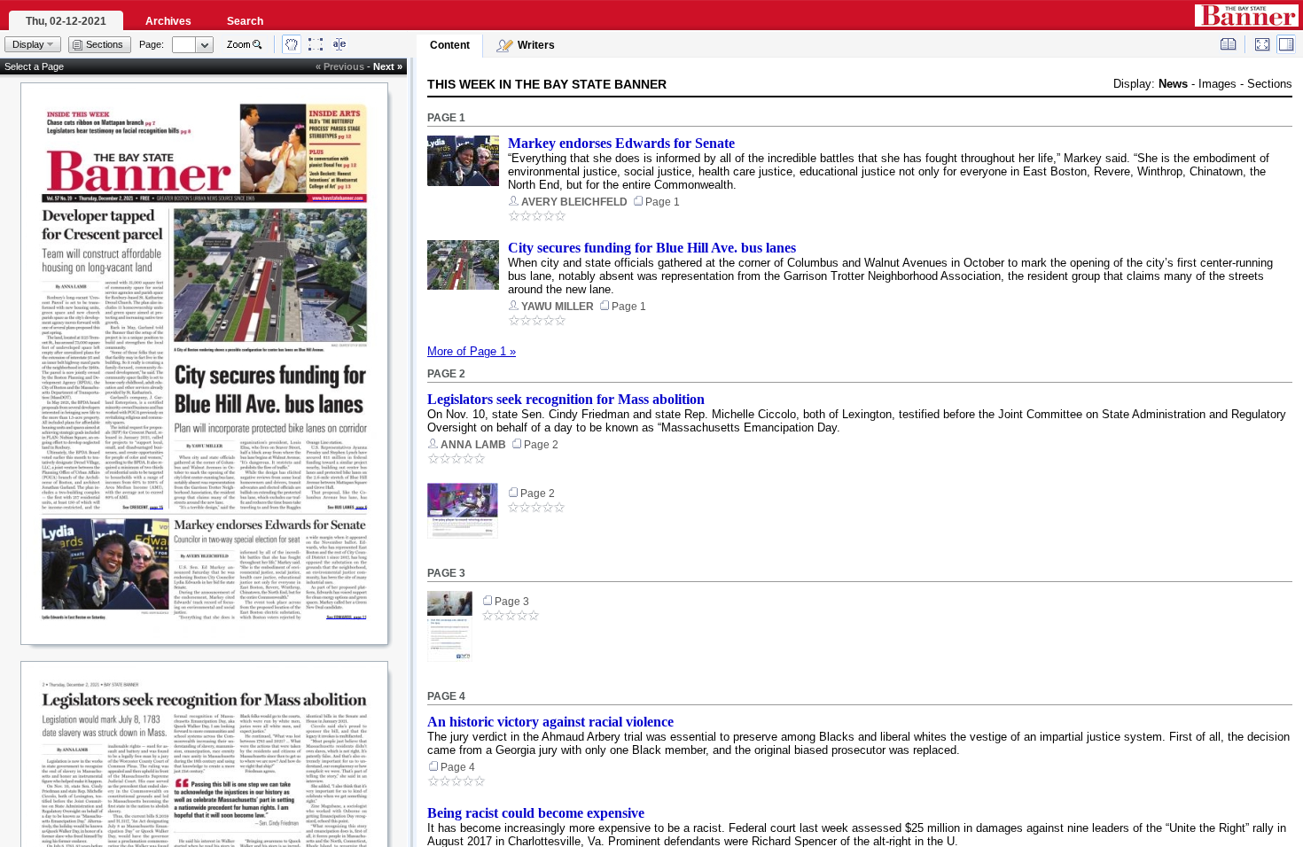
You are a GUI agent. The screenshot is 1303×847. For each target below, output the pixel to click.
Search (245, 21)
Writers (536, 45)
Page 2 (446, 374)
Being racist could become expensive (535, 812)
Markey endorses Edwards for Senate (621, 143)
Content (450, 45)
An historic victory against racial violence (550, 721)
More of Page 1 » (471, 351)
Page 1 (446, 118)
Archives (168, 21)
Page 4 (446, 696)
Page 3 (446, 573)
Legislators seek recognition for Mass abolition (566, 399)
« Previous (340, 66)
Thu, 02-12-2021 (66, 21)
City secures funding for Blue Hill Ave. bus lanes (652, 247)
